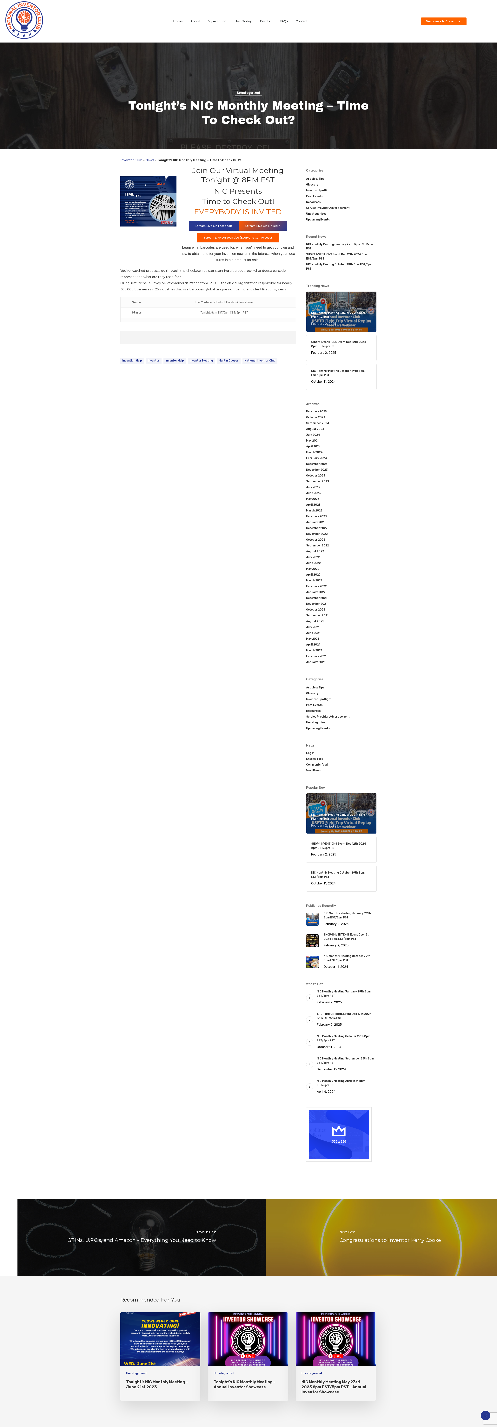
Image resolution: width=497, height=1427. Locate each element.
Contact (302, 21)
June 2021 (313, 633)
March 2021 (314, 650)
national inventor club (259, 360)
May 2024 (313, 440)
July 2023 (313, 487)
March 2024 (314, 452)
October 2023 (315, 475)
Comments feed (317, 764)
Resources (313, 202)
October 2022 (315, 539)
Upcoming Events (318, 219)
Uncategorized (248, 93)
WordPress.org (316, 770)
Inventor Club (131, 160)
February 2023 (316, 516)
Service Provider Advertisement (328, 208)
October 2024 (315, 417)
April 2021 (313, 644)
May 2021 (312, 638)
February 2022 (316, 586)
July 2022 (313, 557)
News (149, 160)
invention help (132, 360)
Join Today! (243, 21)
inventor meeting (201, 360)
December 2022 (317, 528)
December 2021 (316, 598)
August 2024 (315, 429)
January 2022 (316, 592)
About (195, 21)
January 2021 (315, 662)
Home (178, 21)
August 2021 (315, 621)
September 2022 (317, 545)
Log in (310, 753)
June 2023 (313, 493)
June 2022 (313, 563)
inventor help (174, 360)
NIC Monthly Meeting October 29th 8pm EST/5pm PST (339, 266)
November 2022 (317, 534)
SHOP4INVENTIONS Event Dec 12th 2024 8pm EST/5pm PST (337, 256)
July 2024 (313, 434)
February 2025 (316, 411)
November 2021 (316, 603)
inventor (154, 360)
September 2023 (317, 481)
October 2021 (315, 609)
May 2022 (312, 569)
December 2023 (317, 464)
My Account (217, 21)
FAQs (284, 21)
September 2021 (317, 615)
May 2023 (312, 499)
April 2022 (313, 574)
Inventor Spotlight (319, 190)
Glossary (312, 184)
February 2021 (316, 656)
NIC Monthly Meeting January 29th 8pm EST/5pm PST (339, 246)
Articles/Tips (315, 178)
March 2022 (314, 580)
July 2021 (312, 627)
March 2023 (314, 510)
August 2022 (315, 551)
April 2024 (313, 446)
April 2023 (313, 504)
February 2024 (316, 458)
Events (265, 21)
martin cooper (229, 360)
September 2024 (317, 423)
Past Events (314, 196)
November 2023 (317, 469)
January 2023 (316, 522)
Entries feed (314, 759)
